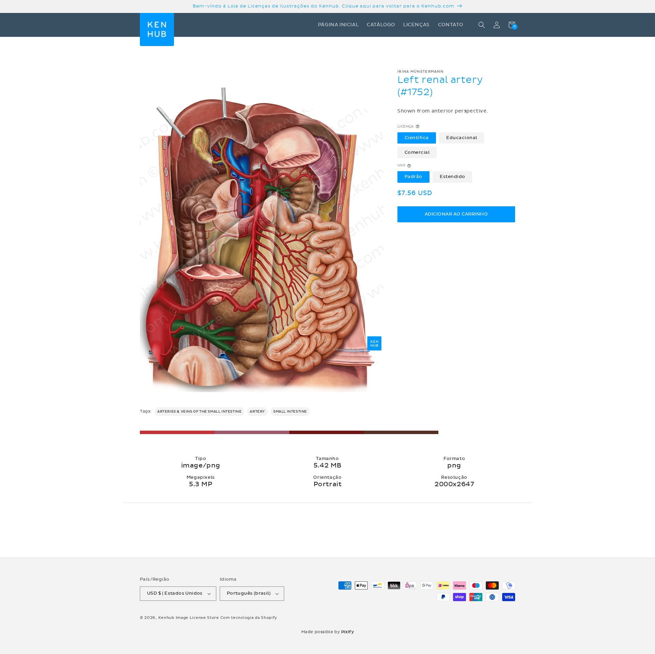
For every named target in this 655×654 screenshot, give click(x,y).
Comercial (417, 152)
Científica (417, 137)
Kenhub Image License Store (188, 617)
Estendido (452, 177)
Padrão (413, 177)
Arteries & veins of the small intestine (199, 412)
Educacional (461, 137)
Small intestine (290, 412)
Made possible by (327, 631)
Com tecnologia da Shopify (249, 617)
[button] (481, 24)
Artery (257, 412)
